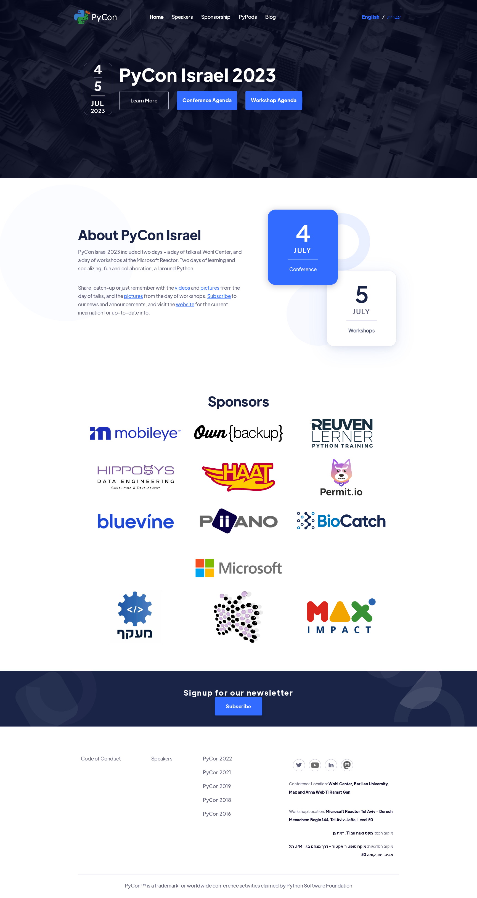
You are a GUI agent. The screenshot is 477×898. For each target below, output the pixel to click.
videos (182, 287)
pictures (209, 287)
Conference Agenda (207, 100)
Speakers (182, 17)
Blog (270, 17)
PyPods (248, 17)
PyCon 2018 (217, 800)
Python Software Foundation (319, 885)
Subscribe (219, 296)
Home (156, 17)
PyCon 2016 (217, 813)
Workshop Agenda (273, 100)
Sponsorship (215, 17)
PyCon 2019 (217, 786)
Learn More (144, 100)
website (185, 304)
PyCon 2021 (217, 772)
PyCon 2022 (217, 758)
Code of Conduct (101, 758)
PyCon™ (135, 885)
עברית (394, 16)
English (371, 16)
